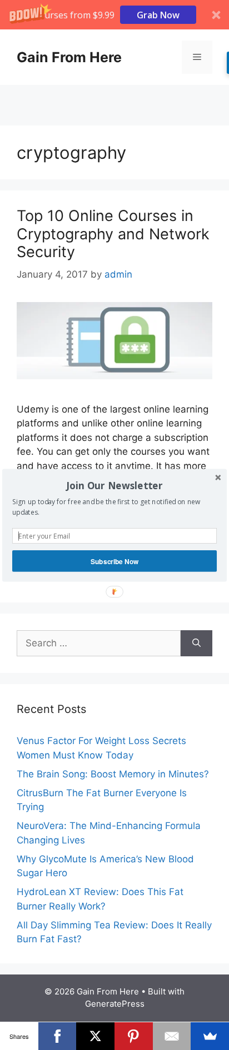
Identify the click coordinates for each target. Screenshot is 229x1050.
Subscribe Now (115, 560)
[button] (114, 486)
